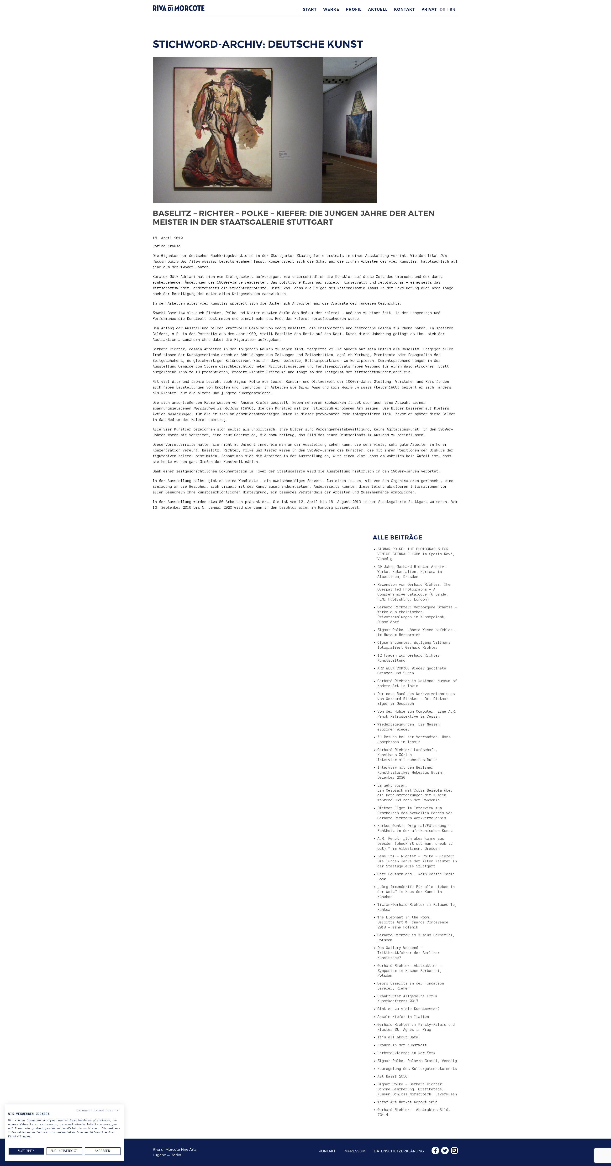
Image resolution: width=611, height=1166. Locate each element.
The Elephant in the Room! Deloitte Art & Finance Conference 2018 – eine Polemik (413, 922)
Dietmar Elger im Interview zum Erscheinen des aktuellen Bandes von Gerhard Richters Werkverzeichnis (415, 813)
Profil (354, 9)
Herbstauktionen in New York (407, 1053)
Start (310, 9)
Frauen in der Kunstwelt (402, 1045)
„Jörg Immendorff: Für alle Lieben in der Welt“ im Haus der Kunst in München (416, 892)
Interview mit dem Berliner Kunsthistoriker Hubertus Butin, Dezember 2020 (411, 772)
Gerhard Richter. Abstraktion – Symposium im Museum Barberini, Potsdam (410, 971)
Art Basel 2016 (393, 1076)
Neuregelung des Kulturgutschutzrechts (417, 1069)
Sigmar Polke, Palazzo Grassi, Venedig (417, 1061)
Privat (429, 9)
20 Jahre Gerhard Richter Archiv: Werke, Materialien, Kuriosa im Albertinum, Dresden (412, 572)
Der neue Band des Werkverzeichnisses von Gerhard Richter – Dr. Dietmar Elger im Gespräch (416, 699)
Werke (331, 9)
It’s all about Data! (399, 1037)
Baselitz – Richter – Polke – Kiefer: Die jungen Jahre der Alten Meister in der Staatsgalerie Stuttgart (293, 217)
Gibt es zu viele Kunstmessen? (409, 1009)
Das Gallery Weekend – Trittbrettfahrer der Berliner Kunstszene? (409, 953)
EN (452, 9)
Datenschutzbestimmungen (99, 1110)
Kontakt (404, 9)
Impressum (354, 1151)
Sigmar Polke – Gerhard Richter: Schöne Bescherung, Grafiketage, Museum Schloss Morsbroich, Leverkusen (417, 1089)
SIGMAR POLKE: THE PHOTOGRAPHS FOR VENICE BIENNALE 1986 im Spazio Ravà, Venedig (416, 554)
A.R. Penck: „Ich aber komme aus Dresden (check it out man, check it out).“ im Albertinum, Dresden (415, 843)
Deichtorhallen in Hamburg (306, 507)
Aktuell (378, 9)
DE (442, 9)
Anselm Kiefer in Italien (403, 1017)
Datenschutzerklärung (399, 1151)
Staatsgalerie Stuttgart (403, 502)
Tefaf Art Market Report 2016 (408, 1102)
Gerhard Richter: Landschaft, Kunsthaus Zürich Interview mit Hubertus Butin (408, 755)
